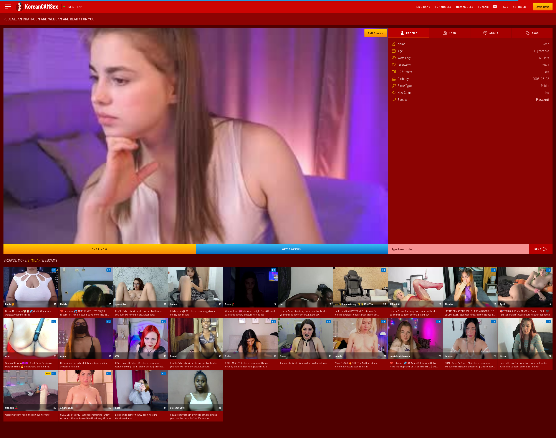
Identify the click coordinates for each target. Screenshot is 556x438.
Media (453, 33)
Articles (519, 6)
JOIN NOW (542, 6)
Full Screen (375, 33)
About (493, 33)
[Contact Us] (495, 6)
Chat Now (100, 249)
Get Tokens (291, 249)
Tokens (483, 6)
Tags (504, 6)
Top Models (443, 6)
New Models (465, 6)
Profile (411, 33)
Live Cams (423, 6)
